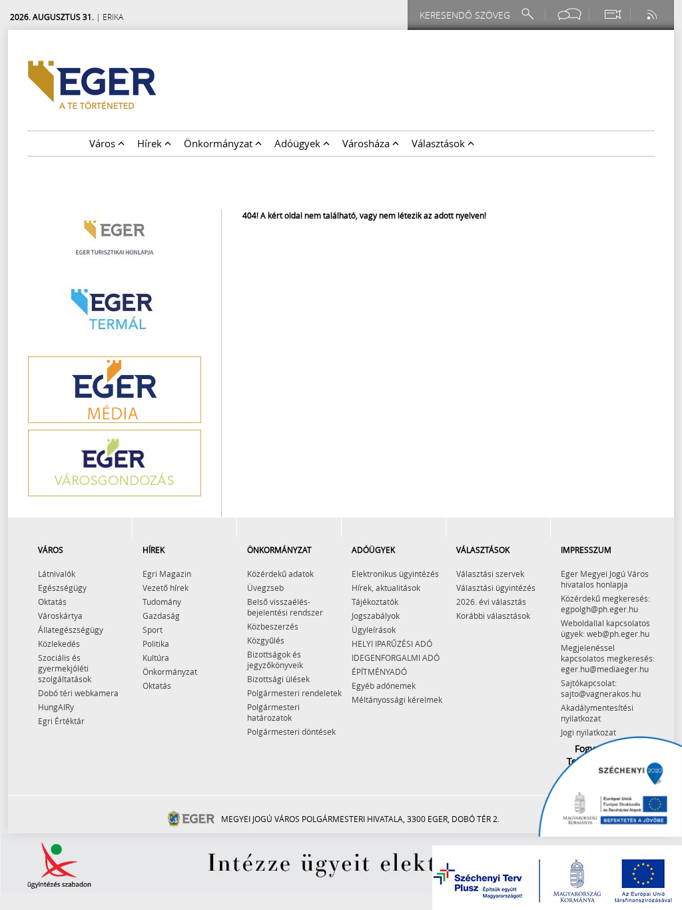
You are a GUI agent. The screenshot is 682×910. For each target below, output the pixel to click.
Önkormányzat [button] (219, 143)
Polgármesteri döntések (291, 731)
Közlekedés (59, 643)
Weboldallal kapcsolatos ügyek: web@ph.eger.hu (605, 628)
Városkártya (60, 615)
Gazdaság (161, 615)
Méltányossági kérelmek (397, 699)
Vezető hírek (165, 587)
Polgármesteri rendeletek (294, 692)
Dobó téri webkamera (78, 692)
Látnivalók (56, 573)
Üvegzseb (265, 587)
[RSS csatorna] (653, 14)
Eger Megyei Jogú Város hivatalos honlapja (605, 579)
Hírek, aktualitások (386, 587)
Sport (153, 629)
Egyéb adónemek (384, 685)
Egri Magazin (167, 573)
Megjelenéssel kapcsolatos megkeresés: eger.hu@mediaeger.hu (608, 658)
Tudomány (162, 601)
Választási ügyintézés (495, 587)
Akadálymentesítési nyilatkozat (597, 712)
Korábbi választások (493, 615)
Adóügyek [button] (298, 143)
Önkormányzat (170, 671)
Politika (156, 643)
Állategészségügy (70, 629)
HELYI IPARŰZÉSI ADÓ (392, 643)
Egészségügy (62, 587)
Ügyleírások (374, 629)
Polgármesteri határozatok (273, 712)
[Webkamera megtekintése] (612, 14)
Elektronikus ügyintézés (395, 573)
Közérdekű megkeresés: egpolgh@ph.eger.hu (605, 603)
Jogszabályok (376, 615)
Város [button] (103, 143)
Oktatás (52, 601)
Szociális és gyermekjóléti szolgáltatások (64, 668)
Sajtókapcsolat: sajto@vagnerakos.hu (601, 688)
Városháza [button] (367, 143)
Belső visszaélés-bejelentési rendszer (285, 607)
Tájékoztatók (375, 601)
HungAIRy (56, 706)
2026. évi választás (491, 601)
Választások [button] (440, 143)
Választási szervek (490, 573)
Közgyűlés (265, 640)
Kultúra (156, 657)
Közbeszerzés (272, 626)
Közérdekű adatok (280, 573)
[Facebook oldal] (569, 14)
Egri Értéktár (61, 720)
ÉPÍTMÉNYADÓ (379, 671)
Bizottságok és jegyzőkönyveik (275, 659)
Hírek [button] (151, 143)
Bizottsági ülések (278, 679)
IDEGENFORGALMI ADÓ (396, 657)
